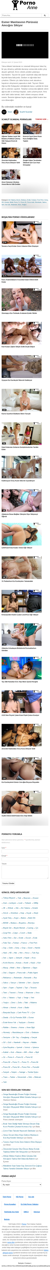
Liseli (20, 903)
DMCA (26, 1212)
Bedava (23, 200)
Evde (35, 938)
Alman (5, 1008)
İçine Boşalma (8, 1047)
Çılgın (15, 933)
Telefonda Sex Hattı (11, 1212)
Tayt (26, 988)
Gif (4, 1042)
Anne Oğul (31, 1027)
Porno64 (36, 1067)
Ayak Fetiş (7, 918)
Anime (21, 1027)
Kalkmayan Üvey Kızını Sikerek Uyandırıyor (18, 481)
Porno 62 (29, 1057)
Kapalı (27, 958)
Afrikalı (10, 908)
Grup (23, 948)
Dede (30, 933)
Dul (15, 938)
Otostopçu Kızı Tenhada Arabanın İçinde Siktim (19, 313)
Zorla (20, 1003)
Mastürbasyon (17, 1032)
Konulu (7, 202)
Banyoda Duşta (9, 1013)
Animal (13, 1008)
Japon (11, 958)
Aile (17, 908)
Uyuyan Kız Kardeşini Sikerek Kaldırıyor (17, 380)
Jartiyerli (19, 958)
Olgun (35, 968)
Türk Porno (7, 1197)
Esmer (31, 1018)
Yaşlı (19, 998)
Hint (21, 953)
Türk (19, 898)
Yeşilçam (22, 1022)
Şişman (36, 983)
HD (3, 202)
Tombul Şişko (33, 1072)
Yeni (32, 998)
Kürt (39, 963)
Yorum (4, 864)
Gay (4, 948)
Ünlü (30, 1077)
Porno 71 (17, 202)
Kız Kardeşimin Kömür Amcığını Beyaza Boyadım (20, 782)
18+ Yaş (15, 1037)
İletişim (7, 1219)
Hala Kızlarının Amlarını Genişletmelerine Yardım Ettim (20, 448)
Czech (22, 933)
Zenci (13, 1003)
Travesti (12, 993)
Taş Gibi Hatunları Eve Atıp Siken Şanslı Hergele (20, 682)
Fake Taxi (7, 943)
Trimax (20, 993)
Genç (46, 200)
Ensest (35, 898)
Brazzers (27, 898)
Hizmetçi (6, 1032)
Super (11, 988)
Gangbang (25, 1037)
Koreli (26, 963)
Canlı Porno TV (23, 1013)
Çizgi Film (7, 933)
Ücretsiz (31, 1022)
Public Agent (33, 973)
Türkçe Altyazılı (9, 898)
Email (4, 856)
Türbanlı (28, 903)
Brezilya (31, 923)
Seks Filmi (7, 938)
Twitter (12, 1077)
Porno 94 (16, 1067)
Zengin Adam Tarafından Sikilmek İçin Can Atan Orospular (32, 163)
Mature (19, 1052)
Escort (28, 938)
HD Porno (19, 1197)
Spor (5, 988)
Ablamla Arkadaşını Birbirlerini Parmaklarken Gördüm (19, 649)
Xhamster (14, 205)
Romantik (27, 978)
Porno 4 (11, 1057)
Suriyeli (6, 1072)
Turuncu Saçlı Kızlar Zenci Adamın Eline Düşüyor (20, 246)
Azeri (20, 1008)
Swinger (22, 1072)
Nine (18, 968)
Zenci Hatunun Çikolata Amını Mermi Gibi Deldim (11, 183)
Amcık (18, 200)
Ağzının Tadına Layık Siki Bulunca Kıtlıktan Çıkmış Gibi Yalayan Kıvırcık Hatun (11, 139)
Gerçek (34, 1037)
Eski (27, 1032)
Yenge (26, 998)
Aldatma (33, 1003)
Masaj (5, 968)
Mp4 (37, 1052)
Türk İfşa (35, 953)
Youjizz (24, 205)
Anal (5, 903)
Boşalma (22, 923)
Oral (4, 973)
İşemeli (19, 1047)
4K (4, 908)
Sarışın (13, 983)
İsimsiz (27, 1047)
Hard (5, 953)
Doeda (5, 1018)
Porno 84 (34, 1062)
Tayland (19, 988)
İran (4, 958)
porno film (11, 1242)
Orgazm (12, 973)
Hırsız (27, 953)
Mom (31, 1052)
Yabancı (12, 998)
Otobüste (35, 1032)
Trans (5, 1077)
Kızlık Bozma (8, 963)
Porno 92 (23, 202)
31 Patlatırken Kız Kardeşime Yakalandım (17, 581)
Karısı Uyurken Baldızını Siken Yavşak (16, 414)
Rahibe (6, 1027)
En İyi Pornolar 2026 (18, 1018)
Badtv (27, 1008)
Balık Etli (31, 918)
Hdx (15, 953)
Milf (25, 1052)
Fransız (24, 943)
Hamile (37, 948)
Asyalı (28, 913)
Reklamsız (7, 978)
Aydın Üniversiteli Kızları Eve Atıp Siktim (17, 816)
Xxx (4, 998)
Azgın (16, 918)
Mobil (11, 202)
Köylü (33, 963)
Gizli (9, 1042)
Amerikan (14, 913)
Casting (30, 928)
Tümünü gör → (41, 119)
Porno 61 (19, 1057)
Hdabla (34, 1042)
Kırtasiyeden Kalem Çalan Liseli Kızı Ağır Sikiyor (20, 615)
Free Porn (40, 200)
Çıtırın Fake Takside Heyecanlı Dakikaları (19, 1131)
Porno (24, 1224)
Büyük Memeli (19, 928)
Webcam (37, 1077)
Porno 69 (6, 1062)
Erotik (29, 200)
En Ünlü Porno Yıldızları (29, 1204)
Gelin (11, 948)
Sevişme (6, 1037)
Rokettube (38, 202)
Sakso (44, 202)
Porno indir (30, 202)
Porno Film (26, 1067)
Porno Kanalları (10, 1204)
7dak (26, 1003)
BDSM (5, 923)
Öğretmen (26, 968)
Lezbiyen (12, 903)
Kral (12, 1052)
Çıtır (33, 1013)
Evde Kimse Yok (9, 1022)
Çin (37, 928)
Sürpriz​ (14, 1072)
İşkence (36, 1047)
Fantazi (33, 200)
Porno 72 (25, 1062)
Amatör (35, 908)
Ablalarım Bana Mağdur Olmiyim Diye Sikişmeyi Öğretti (20, 515)
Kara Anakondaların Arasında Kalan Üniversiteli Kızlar (20, 281)
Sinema (14, 1027)
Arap (22, 913)
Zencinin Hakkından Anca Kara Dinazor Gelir (11, 162)
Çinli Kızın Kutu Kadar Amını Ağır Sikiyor (17, 548)
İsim (3, 848)
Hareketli (17, 1042)
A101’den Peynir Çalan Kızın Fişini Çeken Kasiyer (20, 715)
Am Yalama (12, 200)
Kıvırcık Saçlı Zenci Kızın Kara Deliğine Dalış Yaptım (32, 138)
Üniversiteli (21, 1077)
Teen (5, 993)
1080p (35, 903)
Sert (3, 205)
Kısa (33, 958)
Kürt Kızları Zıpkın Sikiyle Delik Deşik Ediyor (18, 347)
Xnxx (19, 205)
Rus (35, 978)
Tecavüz (33, 988)
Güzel (30, 948)
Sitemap (37, 1212)
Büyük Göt (7, 928)
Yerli (5, 1082)
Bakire (23, 918)
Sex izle (7, 205)
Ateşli (36, 913)
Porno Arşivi (6, 1181)
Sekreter (22, 983)
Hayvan (26, 1042)
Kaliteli (5, 1052)
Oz (4, 1057)
